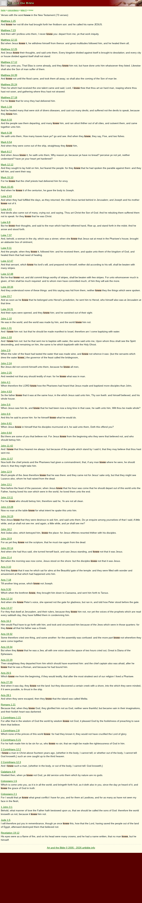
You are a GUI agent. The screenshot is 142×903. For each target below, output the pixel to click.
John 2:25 (6, 372)
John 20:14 (7, 548)
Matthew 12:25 (9, 49)
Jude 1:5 (5, 820)
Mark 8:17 (6, 151)
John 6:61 (6, 423)
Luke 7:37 (6, 235)
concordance (13, 10)
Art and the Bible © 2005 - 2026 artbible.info (71, 847)
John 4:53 (6, 391)
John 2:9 (5, 350)
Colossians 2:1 (9, 794)
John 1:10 (6, 318)
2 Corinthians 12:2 (11, 749)
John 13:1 (6, 484)
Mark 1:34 (6, 107)
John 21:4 (6, 557)
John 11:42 (7, 445)
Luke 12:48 (7, 274)
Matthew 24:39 (9, 75)
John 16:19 (7, 516)
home (3, 10)
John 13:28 (7, 507)
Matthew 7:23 (8, 30)
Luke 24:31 (7, 309)
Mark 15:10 (7, 177)
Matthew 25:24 (9, 84)
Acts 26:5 (6, 673)
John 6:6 (5, 414)
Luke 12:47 (7, 261)
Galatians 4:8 (8, 771)
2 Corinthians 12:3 (11, 762)
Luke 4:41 (6, 209)
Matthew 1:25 (8, 21)
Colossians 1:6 (9, 781)
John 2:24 (6, 363)
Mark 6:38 (6, 132)
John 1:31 (6, 328)
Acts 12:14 (6, 598)
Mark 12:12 (7, 164)
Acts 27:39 (6, 682)
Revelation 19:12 (10, 833)
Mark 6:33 (6, 120)
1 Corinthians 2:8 (10, 730)
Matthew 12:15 (9, 40)
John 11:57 (7, 458)
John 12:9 (6, 471)
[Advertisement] (70, 877)
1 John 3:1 (6, 807)
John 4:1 (5, 382)
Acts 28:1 (6, 695)
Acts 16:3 (6, 621)
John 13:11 (7, 497)
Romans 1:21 (8, 704)
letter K (24, 10)
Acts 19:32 (6, 634)
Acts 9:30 (6, 589)
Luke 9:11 (6, 248)
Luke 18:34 (7, 287)
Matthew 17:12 (9, 62)
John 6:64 (6, 433)
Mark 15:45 (7, 187)
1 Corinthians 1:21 (11, 717)
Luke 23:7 (6, 296)
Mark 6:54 (6, 142)
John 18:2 (6, 529)
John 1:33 (6, 337)
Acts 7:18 (6, 580)
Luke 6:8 (5, 222)
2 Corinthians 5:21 (11, 740)
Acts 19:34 (6, 647)
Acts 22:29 (6, 660)
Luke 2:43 (6, 196)
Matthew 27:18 (9, 97)
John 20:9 (6, 538)
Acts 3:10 (6, 567)
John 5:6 (5, 404)
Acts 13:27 (6, 608)
